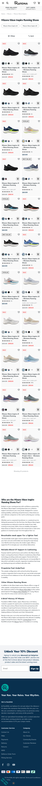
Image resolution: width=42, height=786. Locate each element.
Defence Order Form (8, 754)
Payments (4, 739)
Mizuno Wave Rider (25, 589)
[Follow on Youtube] (13, 765)
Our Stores (27, 736)
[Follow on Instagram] (8, 765)
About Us (26, 732)
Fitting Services (6, 758)
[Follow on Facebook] (2, 765)
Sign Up (35, 668)
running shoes (27, 619)
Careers (25, 747)
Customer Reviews (29, 743)
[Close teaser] (13, 783)
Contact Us (5, 732)
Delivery (4, 743)
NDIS (3, 750)
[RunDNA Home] (21, 3)
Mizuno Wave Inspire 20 (30, 26)
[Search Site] (7, 3)
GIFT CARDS (31, 8)
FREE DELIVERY (11, 8)
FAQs (3, 736)
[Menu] (3, 3)
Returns (4, 747)
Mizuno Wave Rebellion (20, 591)
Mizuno (16, 621)
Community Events (29, 739)
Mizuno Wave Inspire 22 (10, 26)
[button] (30, 36)
